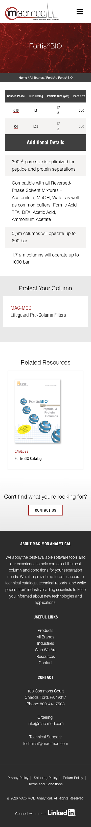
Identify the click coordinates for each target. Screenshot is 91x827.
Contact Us (45, 510)
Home (23, 78)
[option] (45, 424)
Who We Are (45, 650)
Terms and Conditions (46, 784)
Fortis (51, 78)
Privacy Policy (18, 778)
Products (45, 630)
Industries (45, 643)
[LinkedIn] (62, 813)
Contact (45, 662)
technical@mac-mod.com (45, 743)
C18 (16, 110)
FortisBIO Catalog (28, 458)
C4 (16, 126)
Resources (45, 656)
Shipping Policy (46, 778)
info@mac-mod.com (45, 723)
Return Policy (73, 778)
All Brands (37, 78)
